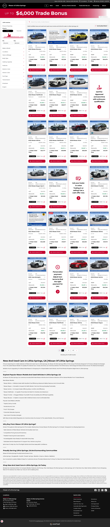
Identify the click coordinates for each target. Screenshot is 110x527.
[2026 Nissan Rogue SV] (57, 82)
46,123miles (42, 188)
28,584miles (42, 142)
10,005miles (42, 233)
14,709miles (83, 325)
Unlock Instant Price (37, 70)
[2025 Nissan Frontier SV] (99, 173)
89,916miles (63, 142)
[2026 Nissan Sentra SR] (78, 82)
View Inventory (77, 499)
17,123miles (42, 51)
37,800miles (62, 233)
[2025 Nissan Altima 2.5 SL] (78, 310)
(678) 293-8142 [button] (33, 506)
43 (73, 350)
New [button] (51, 5)
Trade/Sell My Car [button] (84, 5)
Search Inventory (46, 5)
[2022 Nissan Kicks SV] (37, 310)
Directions (94, 499)
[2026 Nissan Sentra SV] (78, 264)
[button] (83, 1)
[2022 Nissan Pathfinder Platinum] (37, 82)
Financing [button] (96, 5)
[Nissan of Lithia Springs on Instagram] (101, 490)
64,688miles (42, 97)
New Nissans (77, 501)
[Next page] (76, 350)
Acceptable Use (77, 510)
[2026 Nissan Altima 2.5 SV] (99, 218)
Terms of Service (95, 508)
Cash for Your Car (78, 503)
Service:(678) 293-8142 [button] (11, 506)
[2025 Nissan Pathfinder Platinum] (57, 127)
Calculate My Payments (80, 506)
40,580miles (41, 279)
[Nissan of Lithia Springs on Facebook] (95, 490)
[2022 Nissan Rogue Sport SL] (37, 173)
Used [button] (57, 5)
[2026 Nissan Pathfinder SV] (57, 310)
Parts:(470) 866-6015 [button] (11, 508)
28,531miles (63, 51)
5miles (64, 97)
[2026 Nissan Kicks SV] (99, 36)
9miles (106, 279)
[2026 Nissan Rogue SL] (57, 36)
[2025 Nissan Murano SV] (37, 36)
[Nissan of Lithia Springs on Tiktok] (105, 490)
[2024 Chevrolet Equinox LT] (99, 127)
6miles (85, 51)
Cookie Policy (77, 508)
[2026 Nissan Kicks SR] (78, 36)
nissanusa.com (77, 515)
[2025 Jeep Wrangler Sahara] (37, 264)
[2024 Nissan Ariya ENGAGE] (37, 218)
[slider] (2, 38)
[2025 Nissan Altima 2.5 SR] (37, 127)
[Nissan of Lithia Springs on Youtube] (98, 490)
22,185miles (104, 188)
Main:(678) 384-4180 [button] (10, 504)
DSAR (92, 510)
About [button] (104, 5)
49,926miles (42, 325)
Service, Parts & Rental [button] (69, 5)
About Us (93, 501)
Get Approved (95, 503)
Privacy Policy (95, 506)
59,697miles (104, 142)
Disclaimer (76, 513)
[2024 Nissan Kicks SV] (57, 218)
